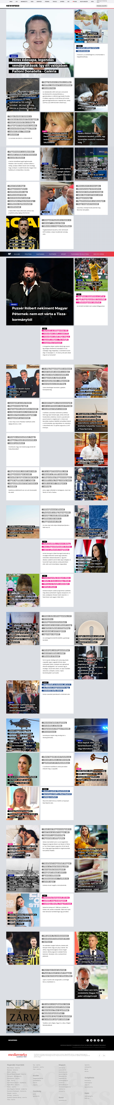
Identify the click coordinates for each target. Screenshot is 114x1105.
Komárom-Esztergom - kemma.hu (16, 1091)
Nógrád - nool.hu (12, 1093)
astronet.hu (62, 1067)
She (68, 1)
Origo (11, 1)
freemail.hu (88, 1080)
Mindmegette (24, 1)
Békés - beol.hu (11, 1072)
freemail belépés (102, 6)
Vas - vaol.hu (36, 1065)
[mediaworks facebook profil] (99, 1055)
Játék (92, 1)
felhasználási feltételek (78, 1045)
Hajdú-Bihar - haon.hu (13, 1084)
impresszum (96, 1045)
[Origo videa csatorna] (98, 1040)
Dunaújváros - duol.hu (13, 1078)
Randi (75, 1)
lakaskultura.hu (63, 1072)
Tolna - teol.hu (11, 1099)
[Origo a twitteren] (91, 1040)
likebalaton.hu (63, 1076)
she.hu (86, 1071)
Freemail (47, 1)
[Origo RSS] (102, 1040)
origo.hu (35, 1084)
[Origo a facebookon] (88, 1040)
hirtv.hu (35, 1082)
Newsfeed (39, 1)
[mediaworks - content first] (17, 1055)
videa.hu (87, 1084)
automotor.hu (62, 1070)
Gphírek (62, 1)
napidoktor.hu (62, 1078)
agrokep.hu (36, 1096)
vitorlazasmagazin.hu (65, 1087)
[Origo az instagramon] (95, 1040)
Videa (32, 1)
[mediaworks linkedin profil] (104, 1055)
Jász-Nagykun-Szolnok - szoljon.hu (17, 1089)
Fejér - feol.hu (11, 1080)
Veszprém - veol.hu (38, 1067)
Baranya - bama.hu (12, 1070)
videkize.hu (62, 1089)
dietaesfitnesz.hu (63, 1084)
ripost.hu (87, 1065)
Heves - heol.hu (11, 1087)
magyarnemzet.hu (38, 1078)
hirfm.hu (87, 1098)
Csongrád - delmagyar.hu (14, 1076)
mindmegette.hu (63, 1080)
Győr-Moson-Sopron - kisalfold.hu (16, 1082)
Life (17, 1)
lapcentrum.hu (89, 1087)
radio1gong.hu (89, 1096)
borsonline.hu (62, 1100)
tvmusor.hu (62, 1091)
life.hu (86, 1069)
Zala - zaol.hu (37, 1069)
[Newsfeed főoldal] (12, 1040)
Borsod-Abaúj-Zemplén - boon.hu (16, 1074)
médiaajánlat (103, 1045)
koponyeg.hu (88, 1082)
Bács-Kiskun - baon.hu (13, 1067)
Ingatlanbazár (84, 1)
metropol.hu (88, 1067)
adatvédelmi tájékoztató (66, 1045)
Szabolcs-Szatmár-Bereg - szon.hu (17, 1097)
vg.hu (34, 1094)
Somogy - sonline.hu (13, 1095)
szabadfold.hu (37, 1080)
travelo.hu (61, 1082)
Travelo (55, 1)
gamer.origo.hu (63, 1074)
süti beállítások (88, 1045)
